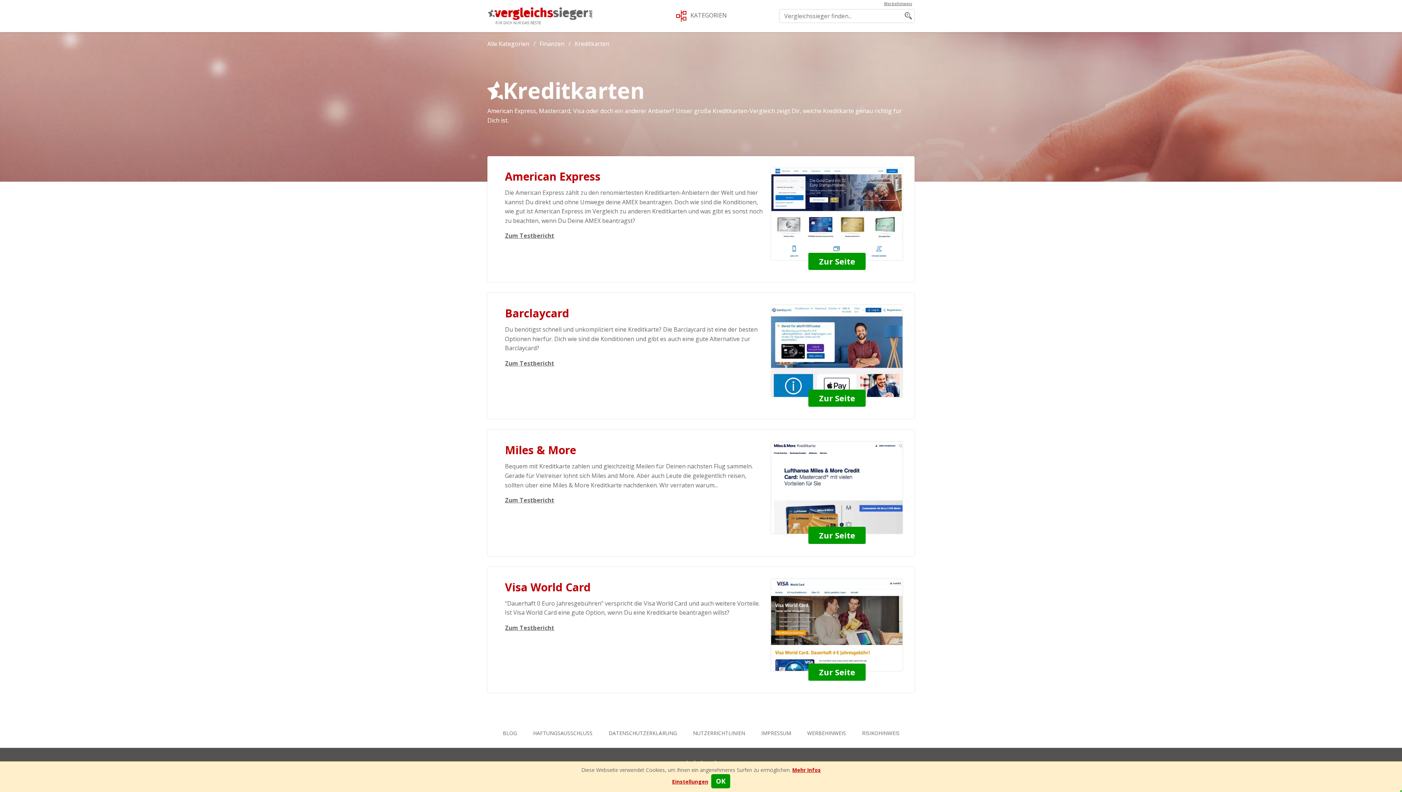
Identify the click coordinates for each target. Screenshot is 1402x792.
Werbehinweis (826, 733)
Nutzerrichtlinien (719, 733)
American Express (553, 176)
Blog (510, 733)
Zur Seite (837, 261)
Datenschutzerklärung (643, 733)
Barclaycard (537, 313)
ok (720, 781)
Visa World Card (548, 587)
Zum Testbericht (529, 236)
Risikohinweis (881, 733)
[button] (690, 781)
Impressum (776, 733)
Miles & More (540, 450)
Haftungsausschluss (563, 733)
